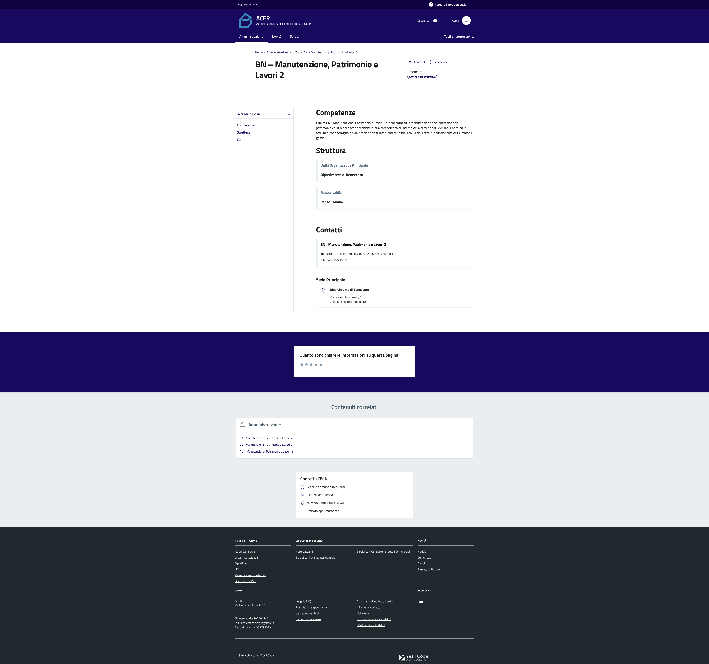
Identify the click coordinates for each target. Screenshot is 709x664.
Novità (276, 36)
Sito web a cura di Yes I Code (256, 655)
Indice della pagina (248, 114)
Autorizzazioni (304, 551)
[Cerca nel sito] (466, 20)
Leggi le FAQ (303, 601)
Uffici (238, 569)
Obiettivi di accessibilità (371, 625)
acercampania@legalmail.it (257, 623)
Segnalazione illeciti (308, 613)
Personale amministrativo (250, 575)
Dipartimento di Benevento (342, 174)
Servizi (294, 36)
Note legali (363, 613)
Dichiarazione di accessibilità (374, 619)
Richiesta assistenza (308, 619)
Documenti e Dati (245, 581)
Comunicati (424, 557)
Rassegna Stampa (429, 569)
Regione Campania (248, 4)
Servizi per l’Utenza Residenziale (315, 557)
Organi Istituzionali (246, 557)
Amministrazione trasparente (375, 601)
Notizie (422, 551)
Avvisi (421, 563)
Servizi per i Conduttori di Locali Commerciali (383, 551)
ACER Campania (245, 551)
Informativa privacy (368, 607)
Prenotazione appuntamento (313, 607)
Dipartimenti (242, 563)
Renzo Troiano (332, 201)
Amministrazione (251, 36)
